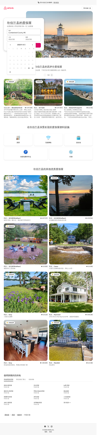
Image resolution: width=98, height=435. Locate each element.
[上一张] (45, 75)
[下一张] (51, 75)
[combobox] (24, 32)
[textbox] (15, 39)
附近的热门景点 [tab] (21, 379)
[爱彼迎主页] (9, 8)
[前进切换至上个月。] (10, 44)
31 (10, 72)
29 (29, 68)
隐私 (46, 432)
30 (32, 68)
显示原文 (56, 2)
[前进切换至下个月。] (32, 44)
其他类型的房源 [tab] (8, 379)
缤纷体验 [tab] (31, 379)
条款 (50, 432)
